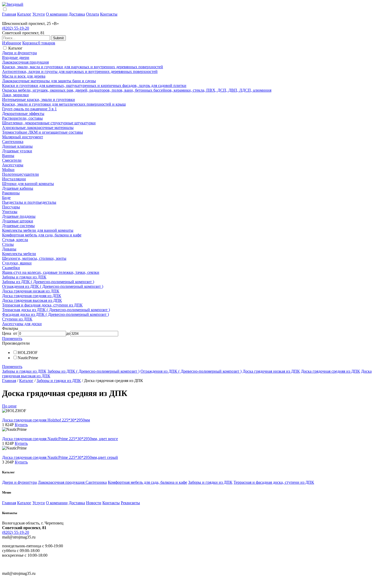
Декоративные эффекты (23, 113)
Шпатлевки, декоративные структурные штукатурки (49, 123)
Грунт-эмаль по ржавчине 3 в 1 (29, 109)
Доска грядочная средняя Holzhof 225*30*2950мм (46, 420)
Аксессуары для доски (22, 324)
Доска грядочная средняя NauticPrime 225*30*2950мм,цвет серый (60, 457)
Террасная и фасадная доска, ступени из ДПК (42, 305)
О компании (57, 14)
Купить (21, 424)
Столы (8, 244)
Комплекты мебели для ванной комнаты (37, 230)
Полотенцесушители (20, 174)
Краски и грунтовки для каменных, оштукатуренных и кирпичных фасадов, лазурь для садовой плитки (94, 85)
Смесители (12, 160)
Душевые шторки (17, 221)
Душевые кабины (17, 188)
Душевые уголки (17, 151)
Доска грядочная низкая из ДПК (30, 291)
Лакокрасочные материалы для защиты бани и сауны (49, 81)
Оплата (92, 14)
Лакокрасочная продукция (25, 62)
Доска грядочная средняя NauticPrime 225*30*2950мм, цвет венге (60, 438)
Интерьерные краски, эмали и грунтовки (38, 99)
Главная (9, 14)
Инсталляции (14, 179)
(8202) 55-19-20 (15, 28)
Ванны (8, 155)
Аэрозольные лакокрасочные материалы (38, 127)
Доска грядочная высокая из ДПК (32, 300)
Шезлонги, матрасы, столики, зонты (34, 258)
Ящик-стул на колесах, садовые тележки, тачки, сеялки (50, 272)
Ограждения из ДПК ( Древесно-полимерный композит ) (52, 286)
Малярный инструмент (22, 137)
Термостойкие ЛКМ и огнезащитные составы (42, 132)
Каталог (24, 14)
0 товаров (38, 43)
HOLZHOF (28, 352)
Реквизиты (130, 503)
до (68, 333)
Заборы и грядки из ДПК (24, 277)
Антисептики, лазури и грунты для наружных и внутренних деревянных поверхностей (80, 71)
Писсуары (11, 207)
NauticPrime (28, 358)
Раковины (11, 193)
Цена (6, 333)
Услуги (38, 14)
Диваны (9, 249)
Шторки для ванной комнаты (28, 183)
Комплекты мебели (19, 253)
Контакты (108, 14)
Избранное (11, 43)
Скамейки (11, 267)
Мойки (8, 169)
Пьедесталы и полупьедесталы (29, 202)
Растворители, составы (22, 118)
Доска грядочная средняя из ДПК (31, 296)
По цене (9, 406)
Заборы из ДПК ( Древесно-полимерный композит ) (48, 281)
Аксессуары (12, 165)
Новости (93, 503)
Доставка (77, 14)
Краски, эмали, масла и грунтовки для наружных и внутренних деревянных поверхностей (82, 67)
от (15, 333)
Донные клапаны (17, 146)
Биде (6, 197)
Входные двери (15, 57)
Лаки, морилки (15, 95)
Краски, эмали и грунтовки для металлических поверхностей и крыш (64, 104)
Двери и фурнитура (19, 53)
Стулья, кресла (15, 239)
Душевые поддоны (19, 216)
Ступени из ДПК (17, 319)
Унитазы (9, 211)
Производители (16, 343)
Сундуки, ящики (17, 263)
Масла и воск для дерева (23, 76)
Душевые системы (18, 225)
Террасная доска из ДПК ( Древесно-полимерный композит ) (56, 310)
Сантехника (12, 141)
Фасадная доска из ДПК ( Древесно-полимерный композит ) (55, 314)
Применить (12, 338)
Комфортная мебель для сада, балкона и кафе (41, 235)
